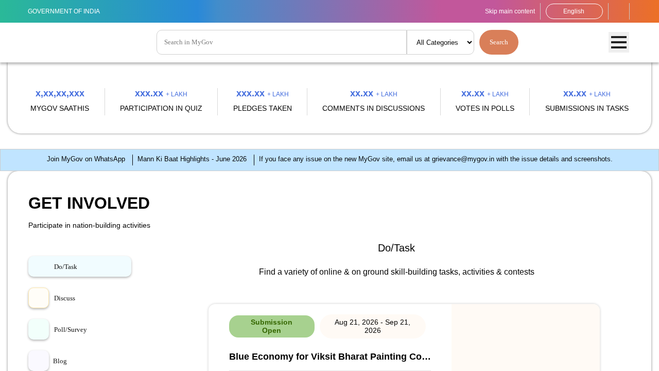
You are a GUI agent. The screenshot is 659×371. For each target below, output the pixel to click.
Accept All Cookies (616, 353)
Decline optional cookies (532, 353)
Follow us (640, 11)
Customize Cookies (447, 353)
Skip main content (499, 11)
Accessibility (619, 11)
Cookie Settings (267, 358)
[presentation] (42, 173)
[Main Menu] (619, 42)
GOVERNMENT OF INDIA (70, 11)
